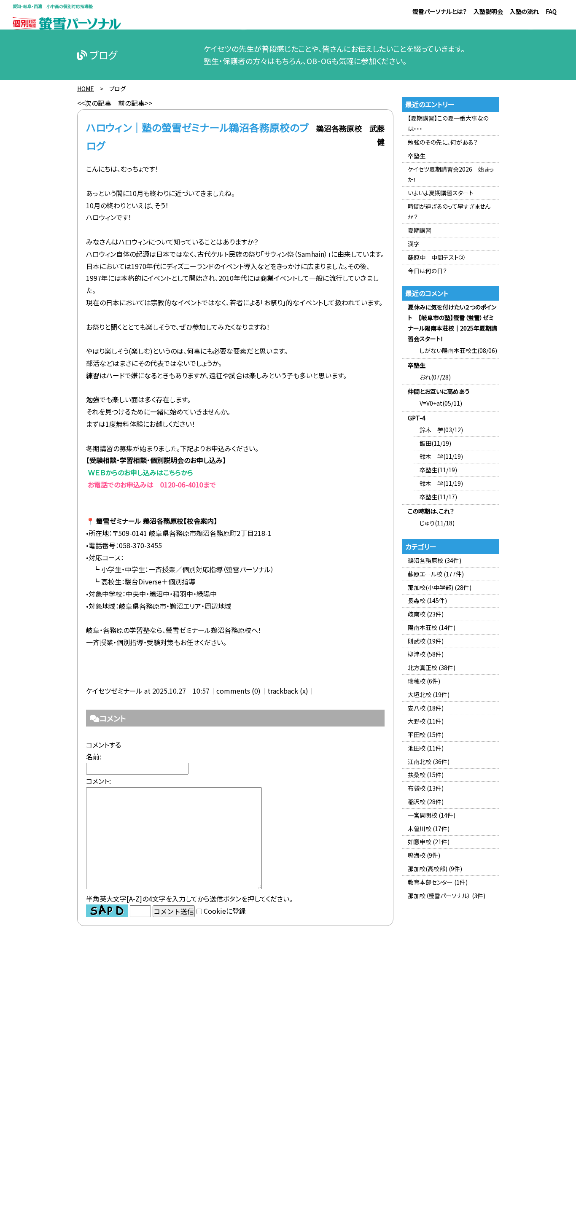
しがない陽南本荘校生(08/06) (458, 350)
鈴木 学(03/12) (441, 429)
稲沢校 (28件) (426, 801)
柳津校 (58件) (426, 654)
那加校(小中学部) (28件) (439, 587)
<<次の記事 (94, 103)
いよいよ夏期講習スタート (441, 192)
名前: (93, 756)
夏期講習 (419, 230)
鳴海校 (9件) (424, 855)
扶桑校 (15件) (426, 774)
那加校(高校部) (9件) (435, 868)
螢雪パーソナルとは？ (439, 11)
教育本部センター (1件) (438, 882)
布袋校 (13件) (426, 788)
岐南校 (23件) (426, 614)
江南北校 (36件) (428, 761)
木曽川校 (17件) (428, 828)
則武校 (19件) (426, 641)
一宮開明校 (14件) (431, 815)
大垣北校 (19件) (428, 694)
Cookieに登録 (225, 911)
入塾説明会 (488, 11)
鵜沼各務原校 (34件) (434, 560)
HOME (85, 88)
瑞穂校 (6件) (424, 681)
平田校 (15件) (426, 734)
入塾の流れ (524, 11)
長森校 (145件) (427, 600)
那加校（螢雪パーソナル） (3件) (446, 895)
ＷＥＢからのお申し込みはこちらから (139, 472)
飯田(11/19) (435, 443)
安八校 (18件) (426, 708)
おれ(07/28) (435, 377)
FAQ (551, 11)
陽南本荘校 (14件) (431, 627)
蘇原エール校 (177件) (436, 574)
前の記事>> (135, 103)
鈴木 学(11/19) (441, 456)
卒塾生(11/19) (438, 470)
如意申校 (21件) (428, 841)
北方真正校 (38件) (431, 667)
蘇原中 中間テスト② (436, 257)
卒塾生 (416, 155)
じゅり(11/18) (437, 523)
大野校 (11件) (426, 721)
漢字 (414, 243)
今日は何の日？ (427, 270)
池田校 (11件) (426, 748)
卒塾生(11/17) (438, 496)
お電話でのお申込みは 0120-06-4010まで (151, 484)
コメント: (98, 781)
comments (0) (238, 691)
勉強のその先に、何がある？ (443, 142)
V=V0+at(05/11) (441, 403)
